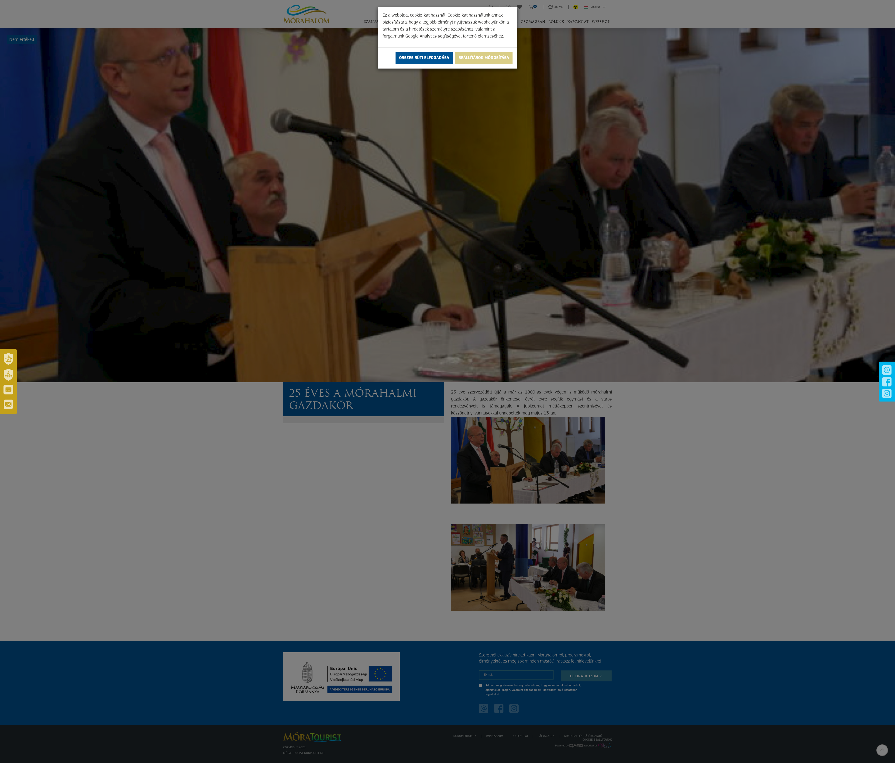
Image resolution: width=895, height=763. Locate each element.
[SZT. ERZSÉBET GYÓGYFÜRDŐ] (8, 375)
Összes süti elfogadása (424, 58)
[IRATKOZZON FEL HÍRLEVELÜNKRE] (8, 404)
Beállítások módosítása (483, 58)
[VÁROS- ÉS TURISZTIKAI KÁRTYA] (8, 389)
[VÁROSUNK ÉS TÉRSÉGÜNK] (8, 359)
